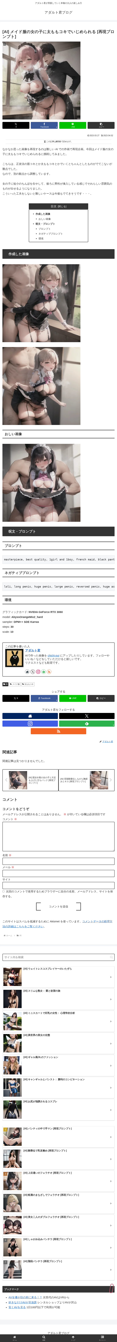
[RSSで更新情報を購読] (49, 671)
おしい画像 (45, 219)
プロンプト (45, 228)
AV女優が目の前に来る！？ (25, 1297)
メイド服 (16, 684)
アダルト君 (32, 650)
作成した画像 (43, 213)
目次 (54, 206)
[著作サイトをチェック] (27, 671)
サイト (6, 879)
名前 (6, 855)
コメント (9, 819)
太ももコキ (29, 684)
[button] (101, 125)
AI (6, 684)
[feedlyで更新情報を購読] (43, 671)
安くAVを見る (17, 1307)
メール (8, 867)
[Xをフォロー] (32, 671)
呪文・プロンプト (45, 223)
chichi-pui (53, 655)
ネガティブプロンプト (51, 233)
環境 (41, 238)
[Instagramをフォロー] (38, 671)
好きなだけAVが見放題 (23, 1302)
